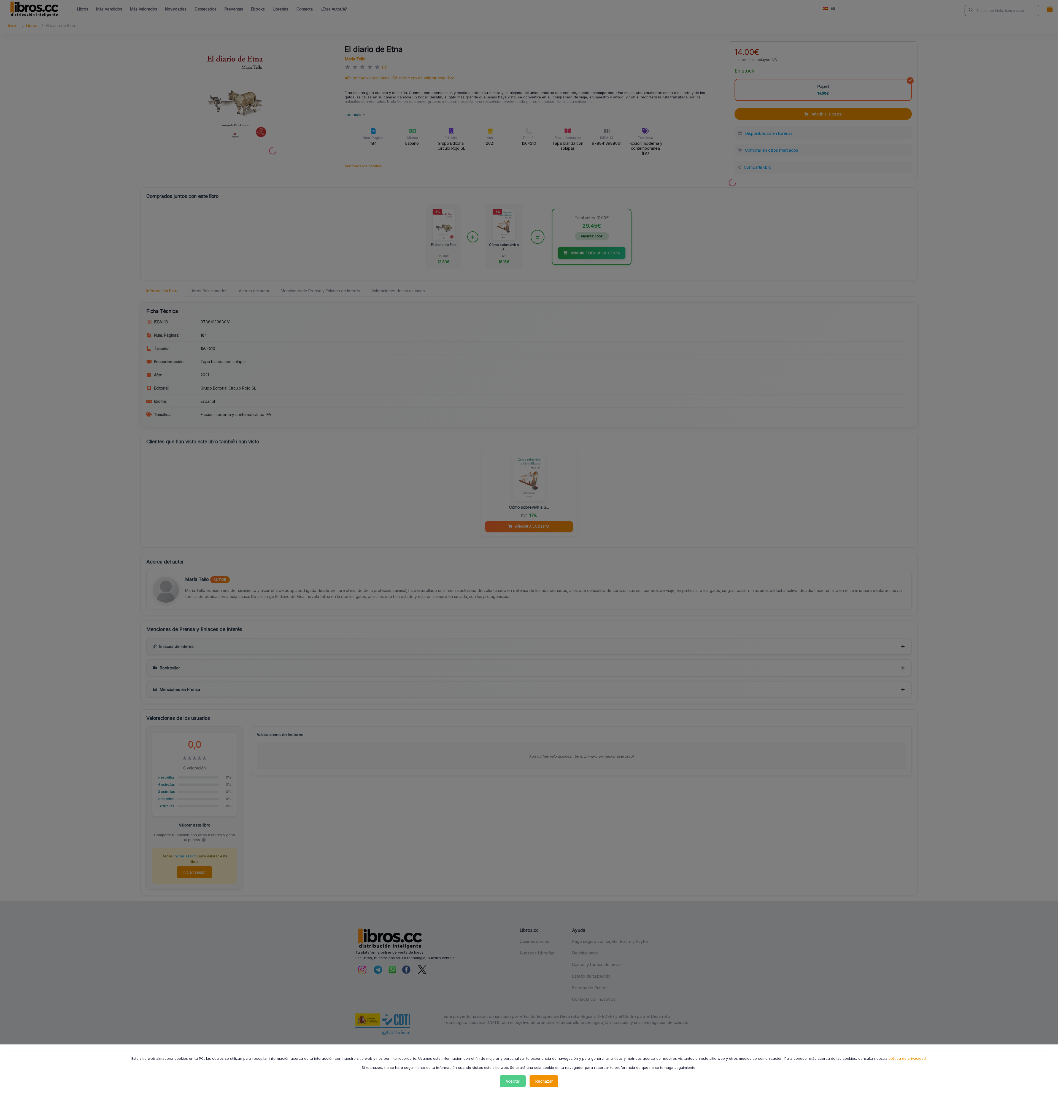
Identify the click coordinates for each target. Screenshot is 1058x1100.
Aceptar (513, 1081)
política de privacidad (907, 1058)
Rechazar (544, 1081)
